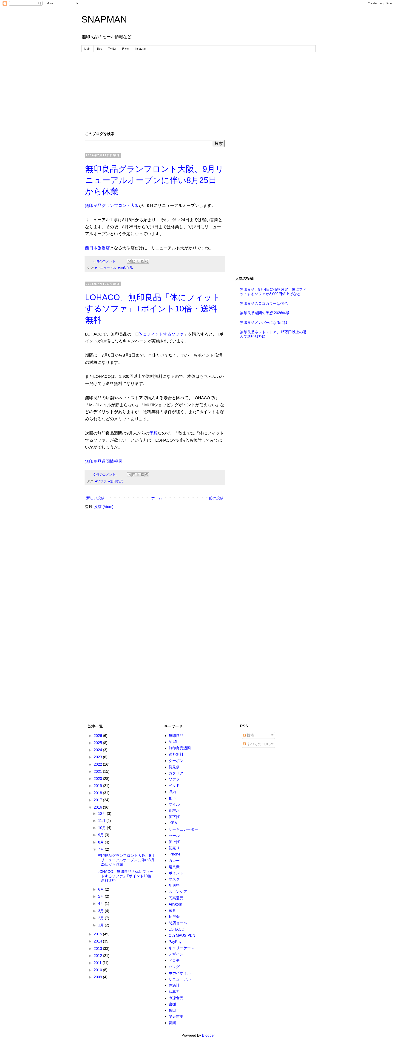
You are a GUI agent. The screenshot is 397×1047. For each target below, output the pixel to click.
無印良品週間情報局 (103, 461)
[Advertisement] (198, 91)
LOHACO (176, 929)
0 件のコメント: (105, 261)
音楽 (172, 1023)
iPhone (174, 854)
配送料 (174, 885)
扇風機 (174, 867)
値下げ (174, 817)
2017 (98, 800)
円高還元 (176, 898)
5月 (101, 896)
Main (87, 48)
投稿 (250, 735)
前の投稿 (216, 498)
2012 (98, 956)
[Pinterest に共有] (147, 261)
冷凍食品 (176, 998)
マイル (174, 804)
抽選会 (174, 917)
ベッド (174, 785)
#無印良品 (125, 268)
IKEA (173, 823)
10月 (102, 828)
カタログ (176, 773)
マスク (174, 879)
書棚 (172, 1004)
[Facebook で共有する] (142, 261)
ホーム (156, 498)
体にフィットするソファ (161, 334)
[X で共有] (138, 261)
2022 (98, 764)
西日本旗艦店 (97, 248)
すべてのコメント (261, 744)
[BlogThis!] (133, 261)
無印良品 (176, 736)
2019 (98, 786)
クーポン (176, 761)
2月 (101, 918)
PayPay (175, 942)
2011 (98, 963)
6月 (101, 889)
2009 (98, 977)
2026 (98, 736)
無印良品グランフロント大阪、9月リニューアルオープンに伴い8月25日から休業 (154, 180)
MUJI (173, 742)
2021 (98, 771)
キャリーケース (181, 948)
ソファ (174, 779)
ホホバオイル (180, 973)
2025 (98, 743)
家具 (172, 910)
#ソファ (101, 481)
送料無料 (176, 754)
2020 (98, 779)
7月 (101, 849)
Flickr (125, 48)
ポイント (176, 873)
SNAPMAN (104, 19)
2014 (98, 941)
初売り (174, 848)
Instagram (141, 48)
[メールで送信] (129, 261)
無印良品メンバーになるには (264, 323)
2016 (98, 807)
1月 (101, 925)
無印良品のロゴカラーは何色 (264, 303)
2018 (98, 793)
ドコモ (174, 960)
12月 (102, 814)
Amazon (175, 904)
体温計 (174, 985)
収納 (172, 792)
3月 (101, 911)
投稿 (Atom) (103, 507)
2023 (98, 757)
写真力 (174, 991)
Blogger (208, 1035)
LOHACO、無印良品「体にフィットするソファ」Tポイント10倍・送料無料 (152, 309)
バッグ (174, 967)
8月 (101, 842)
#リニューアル (105, 268)
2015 (98, 934)
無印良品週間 (180, 748)
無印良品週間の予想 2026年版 (264, 313)
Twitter (112, 48)
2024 (98, 750)
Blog (99, 48)
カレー (174, 861)
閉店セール (178, 923)
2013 (98, 949)
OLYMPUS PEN (182, 935)
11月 (102, 821)
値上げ (174, 842)
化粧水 (174, 811)
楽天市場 (176, 1017)
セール (174, 836)
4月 (101, 904)
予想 (153, 433)
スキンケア (178, 892)
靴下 (172, 798)
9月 (101, 835)
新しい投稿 (95, 498)
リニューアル (180, 979)
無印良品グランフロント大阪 (112, 205)
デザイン (176, 954)
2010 (98, 970)
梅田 (172, 1010)
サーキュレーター (183, 829)
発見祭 (174, 767)
